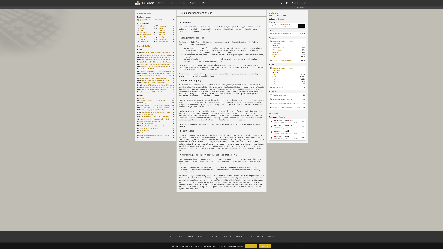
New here (145, 133)
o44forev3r (143, 32)
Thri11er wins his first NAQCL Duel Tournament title (158, 60)
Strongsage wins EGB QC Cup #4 (151, 92)
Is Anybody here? (145, 137)
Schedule (273, 19)
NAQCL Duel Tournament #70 (282, 61)
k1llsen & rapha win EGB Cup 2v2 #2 (153, 83)
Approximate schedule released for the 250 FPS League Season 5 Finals (164, 53)
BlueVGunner (144, 41)
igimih (161, 28)
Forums (140, 95)
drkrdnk (142, 26)
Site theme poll (144, 130)
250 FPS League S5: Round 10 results (153, 89)
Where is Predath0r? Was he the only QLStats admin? (161, 135)
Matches (273, 113)
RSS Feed (260, 236)
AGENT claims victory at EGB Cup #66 (153, 78)
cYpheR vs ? (276, 54)
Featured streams (144, 17)
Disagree (265, 246)
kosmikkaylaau (163, 41)
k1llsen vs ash (277, 50)
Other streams (143, 23)
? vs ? (274, 56)
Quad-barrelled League (279, 95)
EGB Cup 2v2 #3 (277, 87)
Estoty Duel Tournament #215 (282, 34)
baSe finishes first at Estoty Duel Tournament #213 (157, 80)
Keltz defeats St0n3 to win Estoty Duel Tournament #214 (159, 62)
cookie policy (237, 246)
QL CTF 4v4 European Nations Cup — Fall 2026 (287, 103)
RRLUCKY (162, 32)
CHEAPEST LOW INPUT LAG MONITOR (152, 100)
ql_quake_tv (144, 20)
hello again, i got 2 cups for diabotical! (154, 110)
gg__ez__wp (162, 26)
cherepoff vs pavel (278, 48)
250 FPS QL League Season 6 (282, 99)
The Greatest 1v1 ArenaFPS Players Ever (152, 126)
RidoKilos (162, 35)
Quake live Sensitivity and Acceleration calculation (155, 119)
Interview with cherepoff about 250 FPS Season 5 (158, 76)
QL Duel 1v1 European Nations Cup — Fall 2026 (287, 107)
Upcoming (273, 117)
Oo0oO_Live (162, 37)
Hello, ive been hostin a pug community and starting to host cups (162, 112)
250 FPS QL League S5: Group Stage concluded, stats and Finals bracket (164, 73)
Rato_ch (142, 39)
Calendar (274, 13)
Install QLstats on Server (151, 128)
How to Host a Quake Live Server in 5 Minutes (156, 87)
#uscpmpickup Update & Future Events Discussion (158, 117)
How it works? (148, 124)
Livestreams (215, 236)
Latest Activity (145, 46)
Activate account (149, 114)
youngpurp (162, 39)
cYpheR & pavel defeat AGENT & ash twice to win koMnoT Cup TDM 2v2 (164, 66)
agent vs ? (275, 52)
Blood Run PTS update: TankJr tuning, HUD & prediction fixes (161, 85)
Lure (141, 30)
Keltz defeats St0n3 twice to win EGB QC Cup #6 (156, 57)
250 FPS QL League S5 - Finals (282, 41)
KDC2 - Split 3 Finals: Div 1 (282, 24)
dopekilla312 (163, 30)
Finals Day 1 (276, 43)
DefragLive (143, 37)
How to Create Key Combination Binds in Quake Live (158, 55)
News (181, 236)
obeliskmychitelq (145, 35)
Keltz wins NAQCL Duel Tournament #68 (154, 69)
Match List (227, 236)
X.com (249, 236)
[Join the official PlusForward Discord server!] (298, 7)
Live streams (144, 13)
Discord (271, 236)
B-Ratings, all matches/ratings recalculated (158, 105)
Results (282, 117)
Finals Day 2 (276, 70)
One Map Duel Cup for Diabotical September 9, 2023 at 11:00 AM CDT (164, 107)
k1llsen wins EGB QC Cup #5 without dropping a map (158, 64)
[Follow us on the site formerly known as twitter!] (295, 7)
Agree (251, 246)
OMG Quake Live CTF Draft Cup (149, 121)
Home (139, 50)
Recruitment (202, 236)
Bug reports (147, 103)
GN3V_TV (143, 28)
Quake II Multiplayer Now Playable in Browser (156, 71)
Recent (281, 19)
